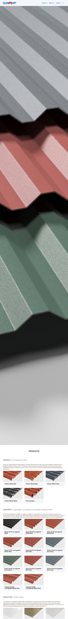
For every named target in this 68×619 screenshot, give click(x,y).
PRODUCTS (44, 3)
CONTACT (58, 3)
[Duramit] (9, 3)
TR (63, 3)
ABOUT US (51, 3)
